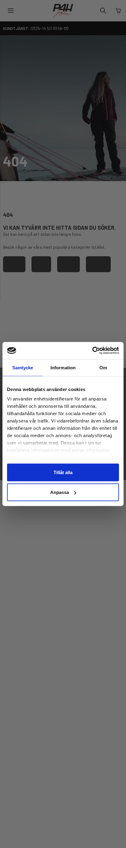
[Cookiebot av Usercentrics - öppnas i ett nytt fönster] (92, 351)
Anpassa (59, 492)
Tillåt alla (63, 472)
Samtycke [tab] (22, 367)
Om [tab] (103, 367)
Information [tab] (63, 367)
